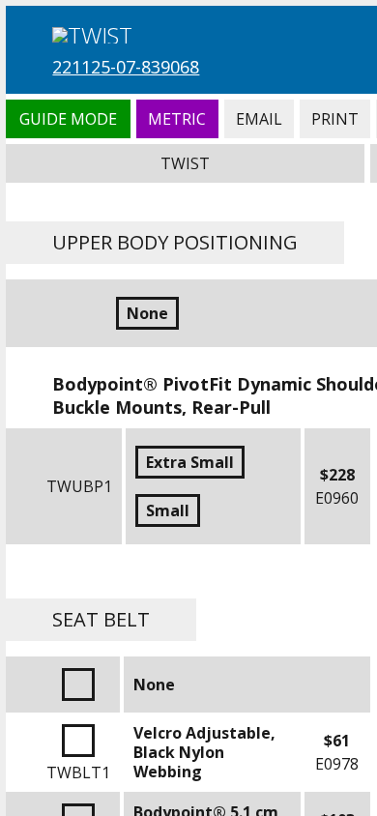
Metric (177, 119)
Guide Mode (68, 119)
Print (335, 119)
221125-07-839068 (125, 66)
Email (259, 119)
